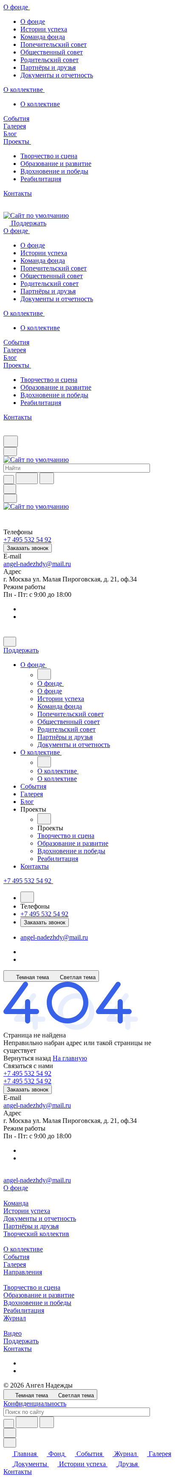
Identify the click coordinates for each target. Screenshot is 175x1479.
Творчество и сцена (48, 156)
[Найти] (47, 478)
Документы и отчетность (56, 75)
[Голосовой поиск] (27, 478)
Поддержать (21, 1341)
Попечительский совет (53, 44)
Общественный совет (51, 52)
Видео (12, 1333)
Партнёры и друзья (48, 67)
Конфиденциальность (34, 1403)
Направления (22, 1272)
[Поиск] (10, 441)
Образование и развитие (55, 163)
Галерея (14, 1264)
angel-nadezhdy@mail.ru (37, 563)
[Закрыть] (9, 642)
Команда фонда (42, 36)
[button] (34, 809)
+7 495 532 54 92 (27, 1073)
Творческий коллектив (36, 1233)
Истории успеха (43, 29)
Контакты (17, 1348)
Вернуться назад (27, 1058)
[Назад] (44, 674)
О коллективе (40, 104)
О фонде (32, 21)
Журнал (14, 1318)
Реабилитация (40, 178)
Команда (15, 1203)
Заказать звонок (27, 548)
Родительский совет (49, 59)
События (16, 1256)
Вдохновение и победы (54, 171)
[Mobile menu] (10, 498)
